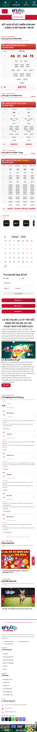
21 (23, 258)
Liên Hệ (4, 669)
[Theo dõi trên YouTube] (16, 719)
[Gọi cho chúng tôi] (13, 719)
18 (9, 258)
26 (14, 262)
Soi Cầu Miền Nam (7, 691)
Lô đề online (5, 329)
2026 (23, 237)
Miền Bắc (17, 311)
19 (14, 258)
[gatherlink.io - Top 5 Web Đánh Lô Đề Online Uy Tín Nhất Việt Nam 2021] (18, 11)
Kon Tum (25, 165)
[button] (5, 11)
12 (14, 253)
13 (18, 253)
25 (10, 262)
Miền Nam (17, 300)
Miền (7, 278)
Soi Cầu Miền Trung (8, 694)
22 (27, 258)
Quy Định (5, 666)
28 (10, 244)
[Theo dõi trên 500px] (20, 719)
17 (5, 258)
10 (5, 253)
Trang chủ (5, 3)
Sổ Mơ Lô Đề (6, 682)
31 (23, 244)
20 (18, 258)
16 (31, 253)
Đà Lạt (10, 165)
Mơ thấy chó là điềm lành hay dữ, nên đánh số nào (17, 609)
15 (27, 253)
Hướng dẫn (16, 3)
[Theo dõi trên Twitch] (23, 719)
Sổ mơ (26, 3)
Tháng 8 (15, 237)
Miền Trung (17, 306)
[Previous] (2, 561)
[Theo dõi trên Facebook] (2, 719)
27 (5, 244)
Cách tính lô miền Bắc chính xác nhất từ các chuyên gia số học (15, 571)
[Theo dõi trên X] (6, 719)
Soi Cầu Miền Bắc (7, 688)
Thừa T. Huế (32, 165)
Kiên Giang (14, 109)
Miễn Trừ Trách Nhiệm (8, 663)
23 (31, 258)
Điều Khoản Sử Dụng (8, 660)
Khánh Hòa (17, 165)
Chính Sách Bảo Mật (8, 657)
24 (5, 262)
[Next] (33, 561)
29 (14, 244)
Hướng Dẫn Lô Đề (7, 679)
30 (18, 244)
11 (9, 253)
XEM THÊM (6, 385)
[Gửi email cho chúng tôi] (9, 719)
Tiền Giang (28, 109)
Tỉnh (22, 278)
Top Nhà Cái (6, 685)
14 (23, 253)
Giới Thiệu (5, 654)
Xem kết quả (18, 293)
